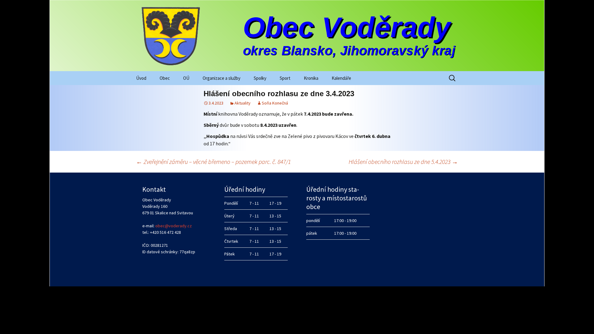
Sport (285, 78)
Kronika (311, 78)
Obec (165, 78)
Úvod (141, 78)
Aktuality (243, 103)
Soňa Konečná (275, 103)
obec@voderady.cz (173, 226)
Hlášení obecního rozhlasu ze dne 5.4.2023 (403, 161)
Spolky (260, 78)
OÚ (186, 78)
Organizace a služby (221, 78)
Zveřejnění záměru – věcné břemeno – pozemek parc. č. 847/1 (213, 161)
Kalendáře (341, 78)
